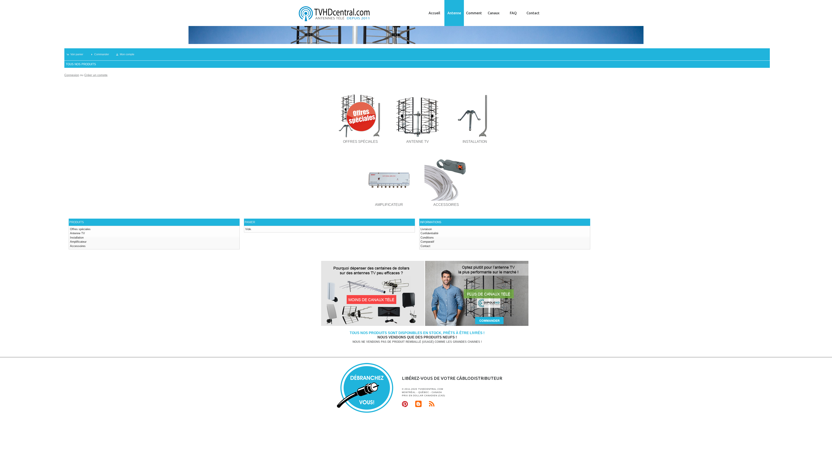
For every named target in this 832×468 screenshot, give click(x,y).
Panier (250, 222)
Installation (77, 237)
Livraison (426, 229)
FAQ (513, 13)
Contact (533, 13)
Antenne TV (77, 233)
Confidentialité (429, 233)
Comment (474, 13)
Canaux (493, 13)
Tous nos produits (81, 64)
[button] (77, 54)
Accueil (434, 13)
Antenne (454, 13)
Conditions (427, 237)
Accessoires (78, 246)
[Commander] (476, 325)
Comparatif (427, 241)
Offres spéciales (80, 229)
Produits (76, 222)
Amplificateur (78, 241)
